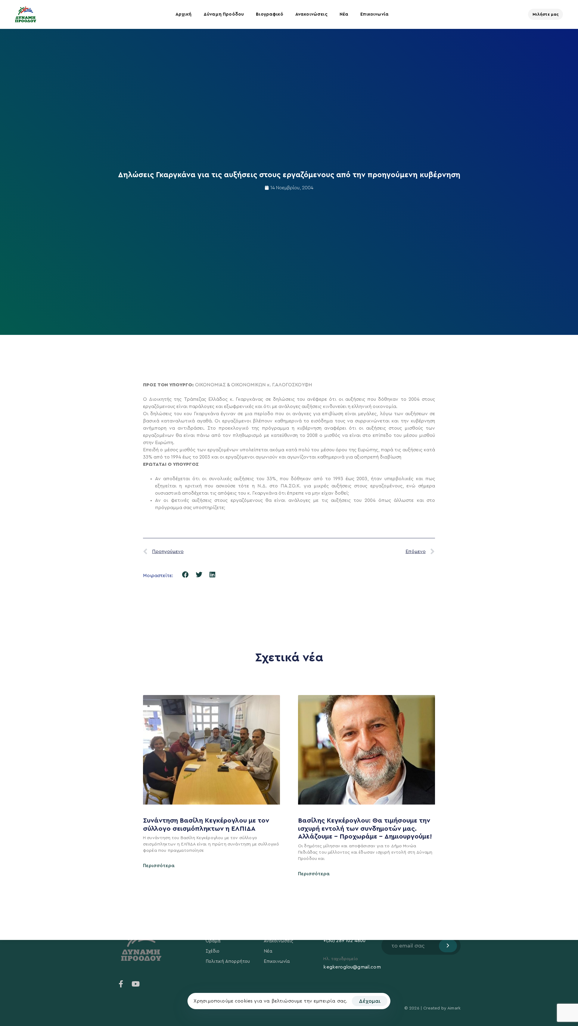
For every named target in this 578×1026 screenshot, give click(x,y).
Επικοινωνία (374, 14)
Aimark (454, 1008)
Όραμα (213, 941)
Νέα (344, 14)
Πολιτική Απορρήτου (228, 961)
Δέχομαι (370, 1001)
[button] (185, 574)
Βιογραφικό (269, 14)
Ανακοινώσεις (311, 14)
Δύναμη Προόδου (224, 14)
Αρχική (183, 14)
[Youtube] (135, 983)
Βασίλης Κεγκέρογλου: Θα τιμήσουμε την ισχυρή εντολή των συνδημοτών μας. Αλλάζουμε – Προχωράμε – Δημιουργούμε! (366, 828)
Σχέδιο (213, 951)
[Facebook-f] (121, 983)
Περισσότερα (159, 865)
